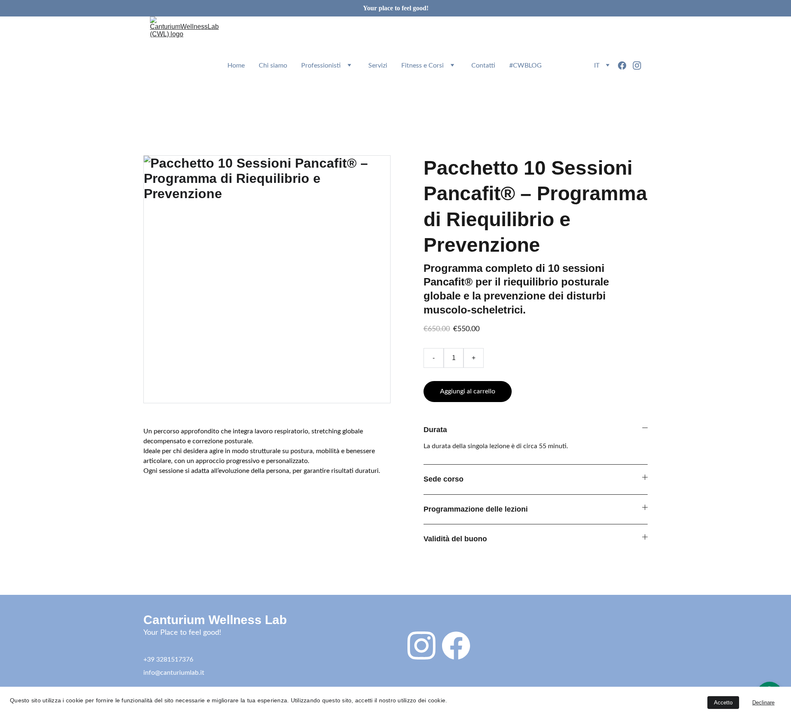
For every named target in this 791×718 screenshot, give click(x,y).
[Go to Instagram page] (637, 65)
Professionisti (321, 65)
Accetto (723, 702)
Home (236, 65)
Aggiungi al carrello (467, 391)
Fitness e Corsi (422, 65)
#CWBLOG (525, 65)
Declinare (763, 702)
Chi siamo (273, 65)
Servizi (377, 65)
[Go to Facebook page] (625, 65)
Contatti (483, 65)
